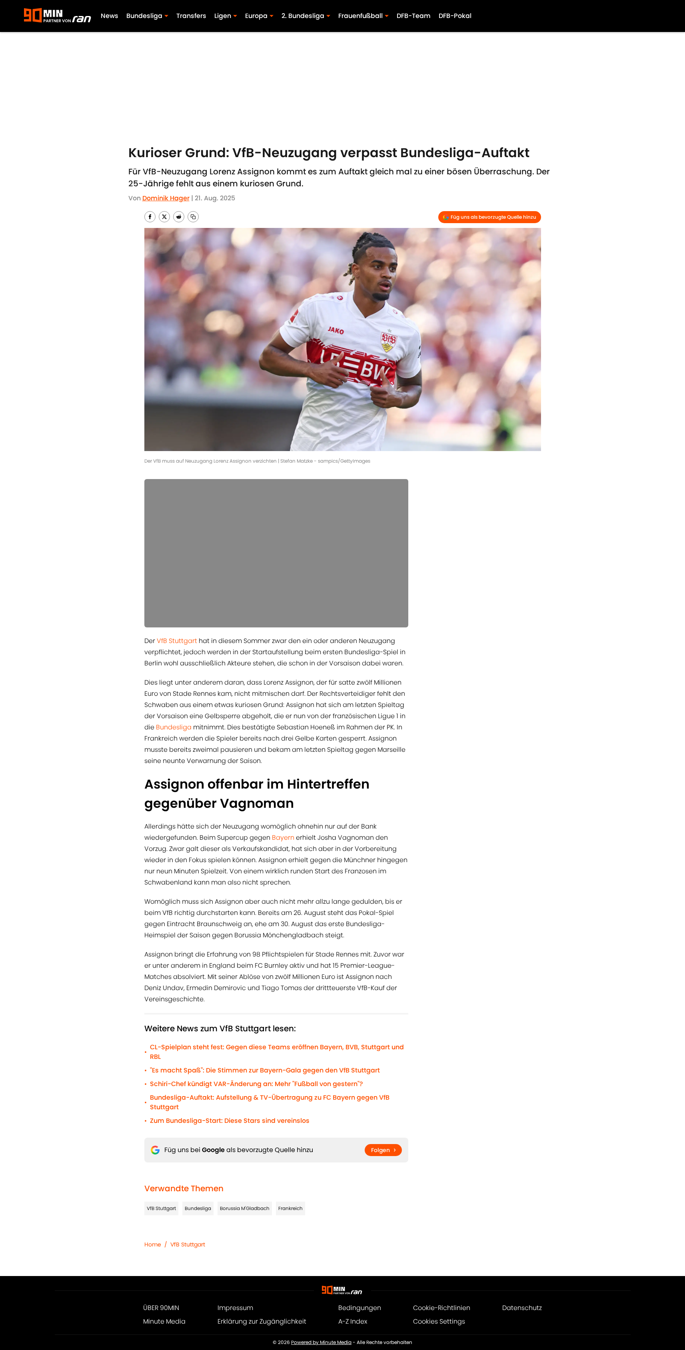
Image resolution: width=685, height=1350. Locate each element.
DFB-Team (414, 15)
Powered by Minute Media (321, 1342)
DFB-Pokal (455, 15)
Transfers (191, 15)
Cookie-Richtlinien (441, 1307)
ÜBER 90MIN (161, 1307)
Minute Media (164, 1321)
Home (152, 1244)
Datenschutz (522, 1307)
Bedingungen (359, 1307)
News (109, 15)
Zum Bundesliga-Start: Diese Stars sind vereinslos (230, 1120)
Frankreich (290, 1208)
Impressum (235, 1307)
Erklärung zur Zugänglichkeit (262, 1321)
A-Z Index (352, 1321)
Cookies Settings (439, 1321)
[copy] (193, 216)
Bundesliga (174, 727)
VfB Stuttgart (177, 640)
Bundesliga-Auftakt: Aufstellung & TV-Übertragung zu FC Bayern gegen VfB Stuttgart (269, 1102)
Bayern (283, 837)
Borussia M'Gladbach (245, 1208)
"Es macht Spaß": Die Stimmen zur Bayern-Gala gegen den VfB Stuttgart (265, 1070)
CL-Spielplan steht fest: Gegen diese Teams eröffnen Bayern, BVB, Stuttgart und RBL (277, 1051)
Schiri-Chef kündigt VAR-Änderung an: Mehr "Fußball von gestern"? (256, 1083)
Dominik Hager (166, 198)
